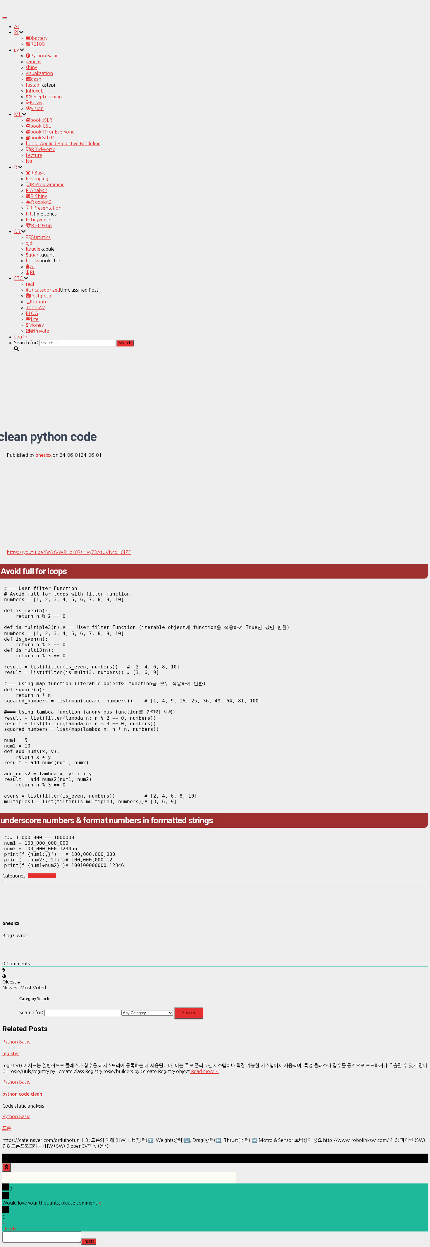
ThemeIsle (416, 1156)
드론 (6, 1128)
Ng (29, 161)
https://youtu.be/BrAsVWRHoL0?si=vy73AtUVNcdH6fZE (69, 552)
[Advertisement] (215, 504)
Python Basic (44, 55)
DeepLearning (46, 96)
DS (17, 231)
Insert (89, 1241)
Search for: (31, 1012)
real (30, 284)
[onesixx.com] (18, 10)
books (32, 260)
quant (34, 254)
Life (35, 319)
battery (39, 38)
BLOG (32, 313)
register (10, 1053)
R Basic (38, 172)
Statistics (41, 237)
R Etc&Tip (41, 225)
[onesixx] (17, 911)
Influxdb (35, 90)
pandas (33, 61)
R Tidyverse (43, 149)
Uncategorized (44, 290)
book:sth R (42, 137)
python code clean (22, 1094)
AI (16, 26)
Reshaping (37, 178)
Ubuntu (39, 301)
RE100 (37, 44)
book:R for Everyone (52, 131)
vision (37, 108)
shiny (31, 67)
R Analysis (36, 190)
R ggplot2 (41, 202)
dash (36, 79)
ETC (19, 278)
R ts (30, 213)
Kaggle (33, 249)
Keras (36, 102)
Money (36, 325)
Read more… (204, 1071)
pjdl (29, 243)
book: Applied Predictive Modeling (63, 143)
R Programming (48, 184)
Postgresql (41, 295)
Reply (10, 1228)
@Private (39, 331)
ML (18, 114)
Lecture (34, 155)
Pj (16, 32)
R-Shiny (38, 196)
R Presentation (45, 208)
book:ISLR (41, 120)
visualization (39, 73)
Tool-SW (35, 307)
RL (32, 272)
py (17, 49)
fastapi (33, 85)
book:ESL (40, 126)
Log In (20, 336)
